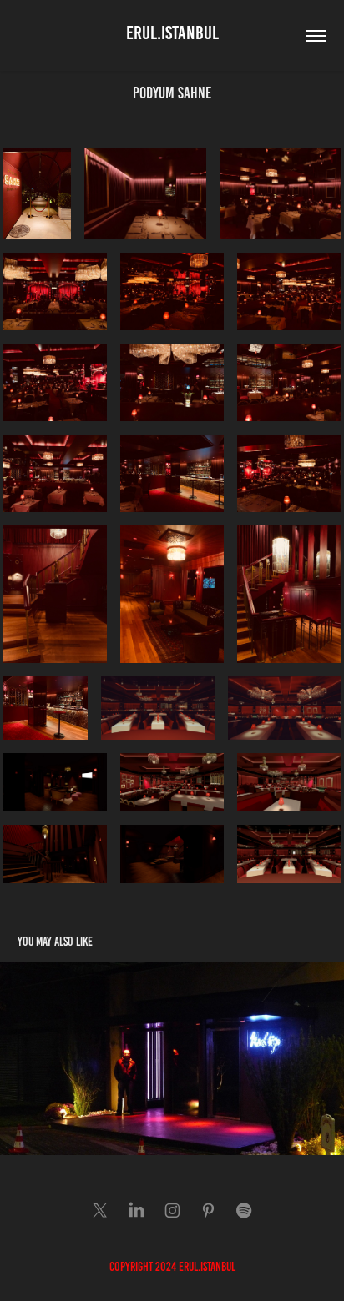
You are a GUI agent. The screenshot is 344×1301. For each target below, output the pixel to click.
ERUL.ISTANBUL (172, 33)
